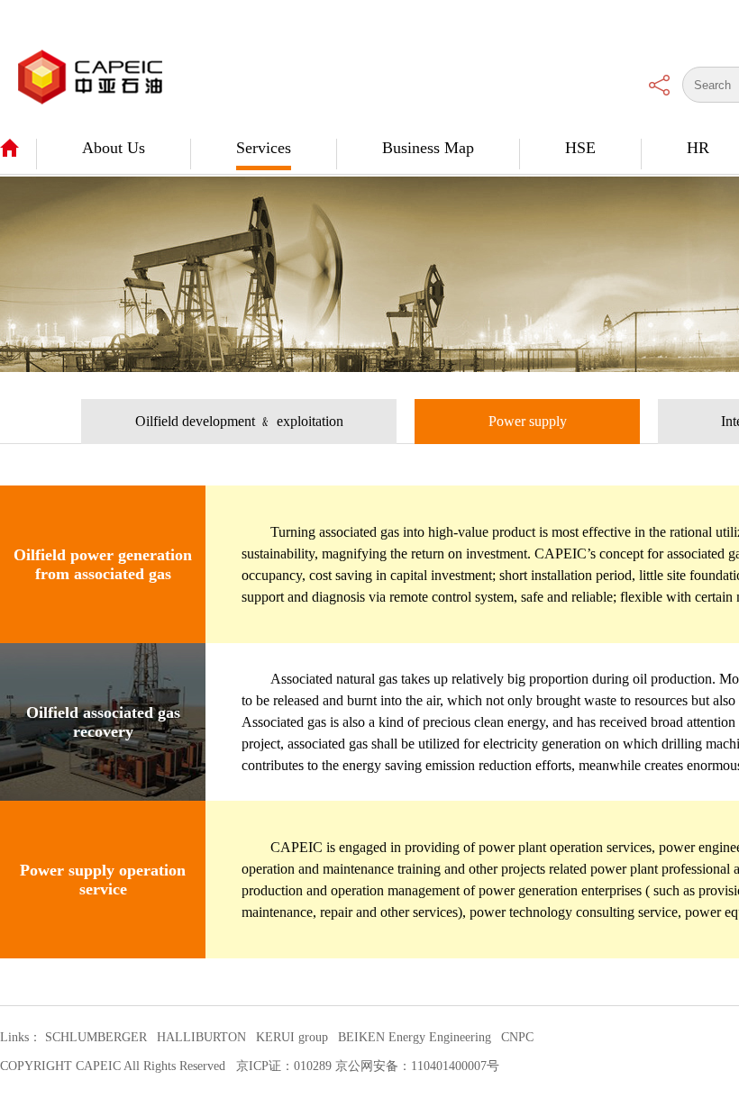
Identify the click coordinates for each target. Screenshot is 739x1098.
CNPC (517, 1037)
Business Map (428, 148)
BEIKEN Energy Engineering (414, 1037)
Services (263, 148)
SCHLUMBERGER (96, 1037)
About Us (113, 148)
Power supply (527, 421)
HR (698, 148)
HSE (580, 148)
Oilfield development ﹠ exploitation (239, 421)
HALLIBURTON (201, 1037)
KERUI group (292, 1037)
